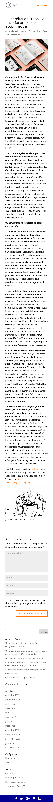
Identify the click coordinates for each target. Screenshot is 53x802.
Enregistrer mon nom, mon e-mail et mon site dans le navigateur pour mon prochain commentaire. (26, 603)
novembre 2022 (12, 699)
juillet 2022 (10, 704)
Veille (7, 762)
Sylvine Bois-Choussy (17, 31)
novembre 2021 (12, 717)
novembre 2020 (12, 734)
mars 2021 (10, 725)
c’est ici (34, 469)
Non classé (43, 31)
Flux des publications (15, 777)
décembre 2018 (12, 747)
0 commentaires (13, 34)
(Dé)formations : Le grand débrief (20, 677)
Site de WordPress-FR (15, 786)
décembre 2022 (12, 695)
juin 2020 (9, 743)
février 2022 (10, 712)
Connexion (10, 773)
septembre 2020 (12, 738)
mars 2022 (10, 708)
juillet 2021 (10, 721)
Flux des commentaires (15, 782)
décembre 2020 (12, 730)
